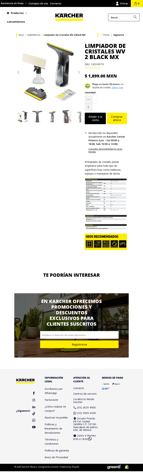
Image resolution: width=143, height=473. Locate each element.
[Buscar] (135, 17)
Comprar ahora (117, 118)
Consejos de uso (38, 3)
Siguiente (119, 34)
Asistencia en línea (12, 3)
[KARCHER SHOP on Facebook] (34, 393)
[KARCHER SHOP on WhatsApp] (34, 420)
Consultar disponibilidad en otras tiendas (105, 150)
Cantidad (90, 92)
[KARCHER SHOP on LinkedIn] (34, 407)
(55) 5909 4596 (86, 413)
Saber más (117, 87)
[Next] (78, 72)
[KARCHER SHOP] (69, 17)
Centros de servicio (85, 393)
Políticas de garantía (57, 450)
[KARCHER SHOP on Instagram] (34, 400)
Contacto (55, 3)
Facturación (51, 399)
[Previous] (18, 72)
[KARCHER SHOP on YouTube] (34, 427)
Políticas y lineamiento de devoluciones (53, 428)
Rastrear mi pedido (56, 417)
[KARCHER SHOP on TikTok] (34, 414)
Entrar (124, 3)
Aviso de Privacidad (56, 457)
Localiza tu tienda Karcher (83, 400)
